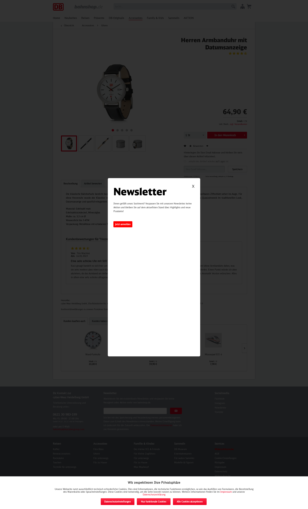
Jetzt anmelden (123, 224)
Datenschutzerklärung (154, 494)
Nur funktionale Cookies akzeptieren (153, 502)
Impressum (226, 491)
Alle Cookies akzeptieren (190, 501)
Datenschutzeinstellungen (117, 501)
